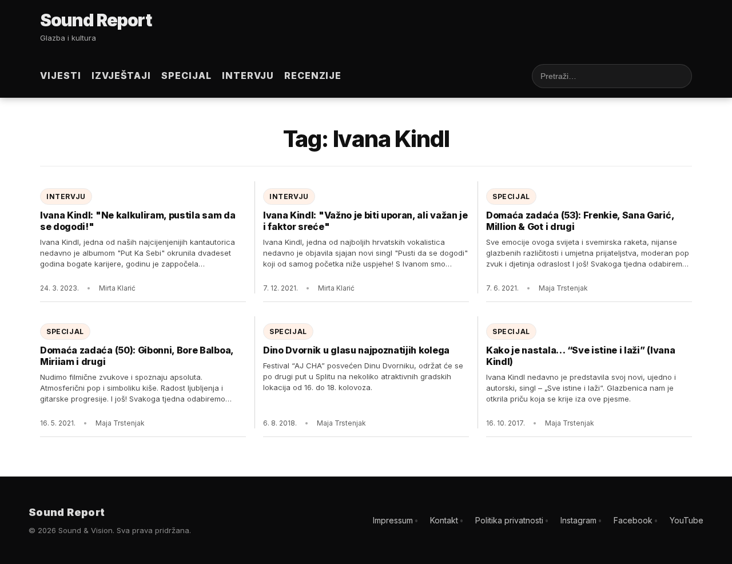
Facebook (633, 520)
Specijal (186, 75)
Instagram (578, 520)
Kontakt (444, 520)
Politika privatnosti (509, 520)
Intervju (248, 75)
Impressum (393, 520)
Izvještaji (122, 75)
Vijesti (60, 75)
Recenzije (313, 75)
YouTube (686, 520)
